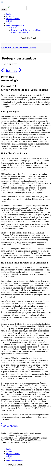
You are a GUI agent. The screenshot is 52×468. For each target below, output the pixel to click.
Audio (8, 23)
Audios (9, 458)
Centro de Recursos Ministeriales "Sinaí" (18, 48)
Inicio (8, 14)
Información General (14, 460)
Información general (14, 25)
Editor (13, 28)
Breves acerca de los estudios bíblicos (26, 30)
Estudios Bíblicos (13, 19)
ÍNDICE (11, 71)
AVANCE (10, 16)
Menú (4, 10)
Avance (9, 451)
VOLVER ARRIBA (9, 426)
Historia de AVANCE (19, 32)
